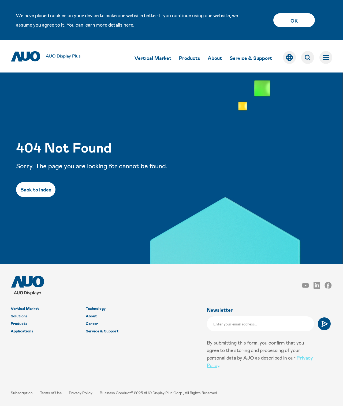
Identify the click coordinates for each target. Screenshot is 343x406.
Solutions (19, 316)
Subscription (22, 392)
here (128, 25)
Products (189, 58)
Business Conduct (115, 392)
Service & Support (251, 58)
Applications (22, 331)
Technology (96, 308)
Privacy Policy (81, 392)
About (215, 58)
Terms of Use (51, 392)
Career (92, 323)
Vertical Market (153, 58)
